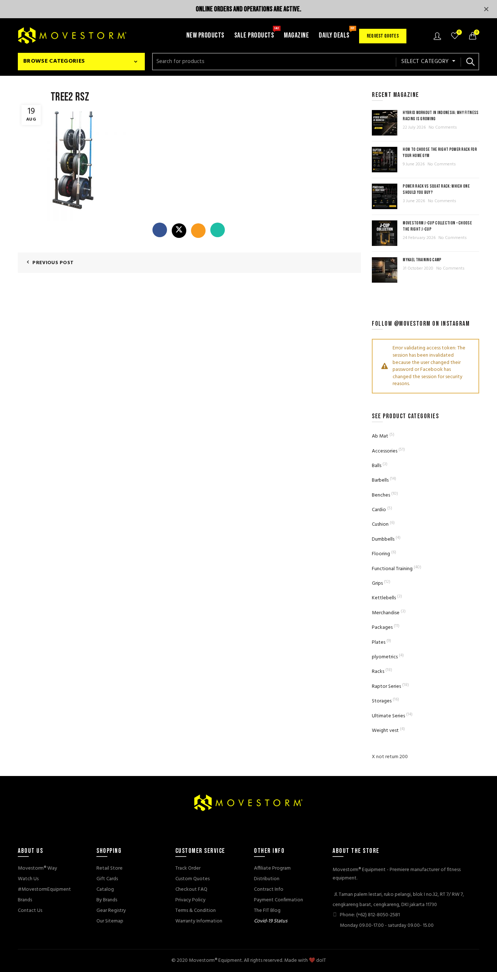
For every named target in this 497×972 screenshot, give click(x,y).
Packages (382, 627)
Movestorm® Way (37, 868)
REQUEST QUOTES (383, 36)
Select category (425, 61)
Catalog (105, 889)
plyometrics (385, 657)
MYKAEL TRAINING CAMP (422, 260)
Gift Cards (107, 879)
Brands (25, 900)
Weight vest (385, 730)
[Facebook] (159, 230)
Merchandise (385, 613)
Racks (378, 671)
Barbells (380, 480)
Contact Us (30, 910)
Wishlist (459, 32)
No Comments (443, 127)
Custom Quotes (192, 879)
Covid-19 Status (270, 921)
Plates (378, 642)
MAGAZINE (296, 35)
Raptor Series (386, 686)
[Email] (198, 230)
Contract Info (268, 889)
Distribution (266, 879)
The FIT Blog (267, 910)
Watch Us (28, 879)
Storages (381, 701)
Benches (381, 495)
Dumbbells (383, 539)
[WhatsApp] (217, 230)
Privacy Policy (190, 900)
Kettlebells (384, 598)
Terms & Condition (195, 910)
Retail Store (109, 868)
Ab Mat (380, 436)
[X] (179, 230)
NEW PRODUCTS (205, 35)
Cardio (379, 510)
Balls (376, 466)
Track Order (187, 868)
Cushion (380, 524)
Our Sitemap (109, 921)
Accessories (384, 451)
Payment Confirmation (278, 900)
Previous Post (52, 263)
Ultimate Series (388, 716)
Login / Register (438, 35)
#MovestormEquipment (44, 889)
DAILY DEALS (336, 33)
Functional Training (392, 569)
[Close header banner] (486, 9)
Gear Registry (111, 910)
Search (470, 62)
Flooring (381, 554)
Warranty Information (198, 921)
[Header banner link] (237, 9)
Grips (377, 583)
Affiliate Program (272, 868)
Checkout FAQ (191, 889)
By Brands (106, 900)
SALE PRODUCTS (256, 33)
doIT (321, 960)
